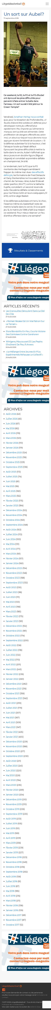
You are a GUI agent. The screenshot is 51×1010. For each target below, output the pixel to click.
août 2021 (11, 703)
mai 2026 (10, 428)
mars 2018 (11, 901)
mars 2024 (11, 554)
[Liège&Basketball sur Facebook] (3, 990)
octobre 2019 (12, 809)
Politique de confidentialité (13, 1004)
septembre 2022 (14, 640)
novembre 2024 (14, 515)
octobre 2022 (13, 635)
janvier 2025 (12, 505)
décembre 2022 (14, 626)
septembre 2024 (14, 525)
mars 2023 (11, 611)
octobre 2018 (12, 867)
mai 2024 (10, 544)
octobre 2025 (13, 462)
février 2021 (12, 732)
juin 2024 (11, 539)
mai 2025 (10, 486)
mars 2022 (11, 669)
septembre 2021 (14, 698)
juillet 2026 (11, 419)
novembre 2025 (14, 457)
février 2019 (12, 848)
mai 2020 (10, 775)
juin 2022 (11, 655)
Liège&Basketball (12, 3)
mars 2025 (11, 496)
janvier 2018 (12, 910)
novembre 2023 (14, 573)
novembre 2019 (14, 804)
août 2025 (11, 472)
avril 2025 (11, 491)
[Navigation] (47, 4)
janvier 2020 (12, 795)
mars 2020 (11, 785)
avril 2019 (10, 838)
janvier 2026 (12, 448)
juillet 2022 (12, 650)
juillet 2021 (11, 708)
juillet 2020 (12, 766)
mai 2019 (10, 833)
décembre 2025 (14, 452)
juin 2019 (10, 828)
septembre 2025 (14, 467)
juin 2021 (10, 713)
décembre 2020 (14, 742)
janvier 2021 (12, 737)
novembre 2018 (14, 862)
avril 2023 (11, 607)
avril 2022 (11, 664)
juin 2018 (10, 886)
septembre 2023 (14, 582)
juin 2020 (11, 770)
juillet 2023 (12, 592)
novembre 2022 (14, 631)
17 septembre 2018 (11, 18)
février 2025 (12, 501)
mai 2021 (10, 717)
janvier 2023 (12, 621)
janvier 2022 (12, 679)
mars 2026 (11, 438)
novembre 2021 (14, 689)
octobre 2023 (13, 578)
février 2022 (12, 674)
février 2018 (12, 905)
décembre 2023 (14, 568)
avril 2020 (11, 780)
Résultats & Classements (28, 250)
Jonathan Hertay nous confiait (29, 117)
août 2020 (11, 761)
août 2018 (11, 876)
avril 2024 (11, 549)
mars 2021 (11, 727)
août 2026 (11, 414)
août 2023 (11, 587)
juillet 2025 (11, 476)
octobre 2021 (12, 693)
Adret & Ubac (35, 1007)
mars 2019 (11, 843)
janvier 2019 (12, 852)
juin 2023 (11, 597)
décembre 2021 (14, 684)
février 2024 (12, 558)
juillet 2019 (11, 823)
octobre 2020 (13, 751)
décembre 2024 (14, 510)
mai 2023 (10, 602)
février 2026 (12, 443)
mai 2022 (10, 660)
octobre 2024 (13, 520)
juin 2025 (10, 481)
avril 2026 (11, 433)
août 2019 (11, 819)
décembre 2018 (14, 857)
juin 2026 (10, 423)
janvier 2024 (12, 563)
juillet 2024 (12, 534)
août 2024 (11, 529)
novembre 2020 (14, 746)
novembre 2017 (14, 920)
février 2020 (12, 790)
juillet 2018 (11, 881)
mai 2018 (10, 891)
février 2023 (12, 616)
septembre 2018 (14, 872)
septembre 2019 (14, 814)
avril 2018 (10, 896)
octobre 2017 (12, 925)
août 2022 (11, 645)
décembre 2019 (14, 799)
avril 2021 (10, 722)
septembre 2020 (14, 756)
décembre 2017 (14, 915)
